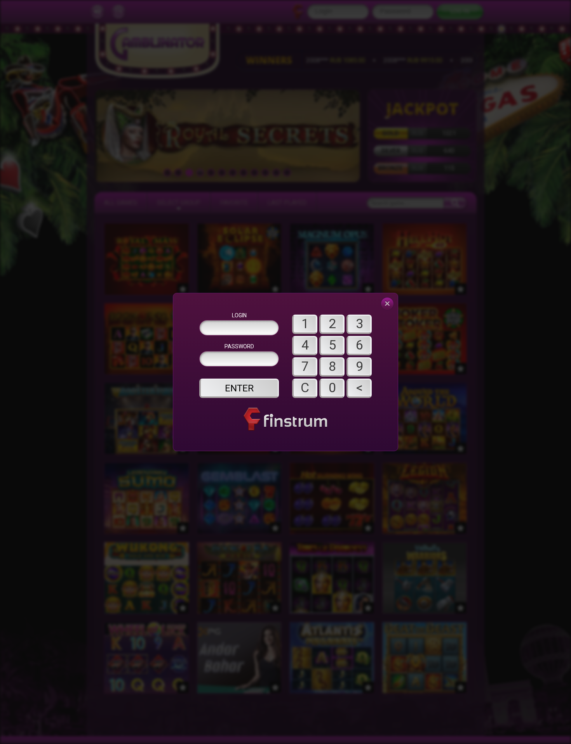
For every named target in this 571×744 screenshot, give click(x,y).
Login (239, 315)
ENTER (239, 388)
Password (239, 346)
